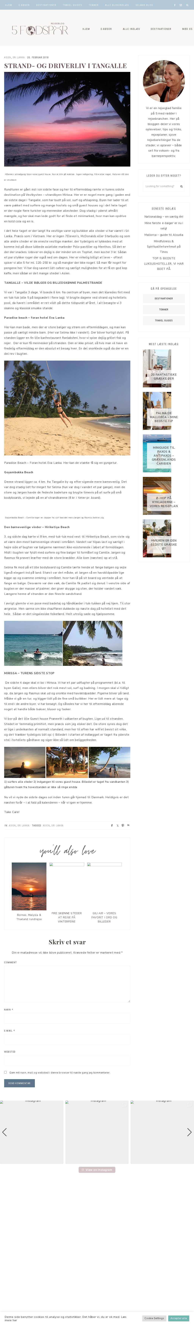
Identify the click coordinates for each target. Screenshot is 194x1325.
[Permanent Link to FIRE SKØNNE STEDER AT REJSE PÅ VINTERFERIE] (66, 865)
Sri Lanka (19, 57)
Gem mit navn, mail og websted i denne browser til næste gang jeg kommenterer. (59, 1072)
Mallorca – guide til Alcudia (163, 235)
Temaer (163, 309)
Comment (10, 962)
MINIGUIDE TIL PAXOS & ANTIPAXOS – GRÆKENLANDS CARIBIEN (164, 456)
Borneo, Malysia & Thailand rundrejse (29, 917)
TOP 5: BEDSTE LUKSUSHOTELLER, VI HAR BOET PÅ (164, 263)
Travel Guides (164, 320)
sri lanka (57, 825)
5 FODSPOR (38, 27)
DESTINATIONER (164, 298)
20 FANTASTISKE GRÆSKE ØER (164, 377)
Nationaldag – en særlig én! (163, 217)
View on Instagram (99, 1169)
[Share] (110, 825)
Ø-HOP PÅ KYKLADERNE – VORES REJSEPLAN (164, 502)
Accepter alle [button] (179, 1318)
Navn (8, 1009)
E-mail (9, 1030)
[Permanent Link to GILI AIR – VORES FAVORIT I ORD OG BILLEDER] (104, 865)
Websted (10, 1051)
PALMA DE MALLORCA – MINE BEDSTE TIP (164, 417)
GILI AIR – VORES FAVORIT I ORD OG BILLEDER (104, 917)
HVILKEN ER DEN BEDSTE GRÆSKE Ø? (164, 544)
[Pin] (121, 825)
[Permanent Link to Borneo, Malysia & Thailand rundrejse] (29, 909)
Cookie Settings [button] (154, 1318)
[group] (31, 1132)
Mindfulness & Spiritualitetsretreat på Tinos (164, 246)
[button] (97, 1161)
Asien (7, 57)
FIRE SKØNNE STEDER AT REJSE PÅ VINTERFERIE (67, 917)
